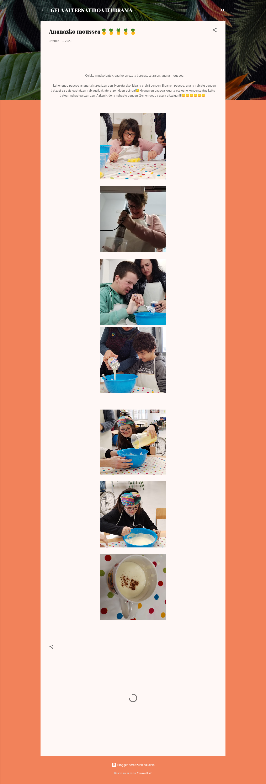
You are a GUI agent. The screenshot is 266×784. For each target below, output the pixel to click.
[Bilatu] (222, 11)
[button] (214, 30)
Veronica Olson (144, 773)
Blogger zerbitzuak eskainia (136, 765)
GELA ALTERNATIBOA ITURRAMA (91, 10)
